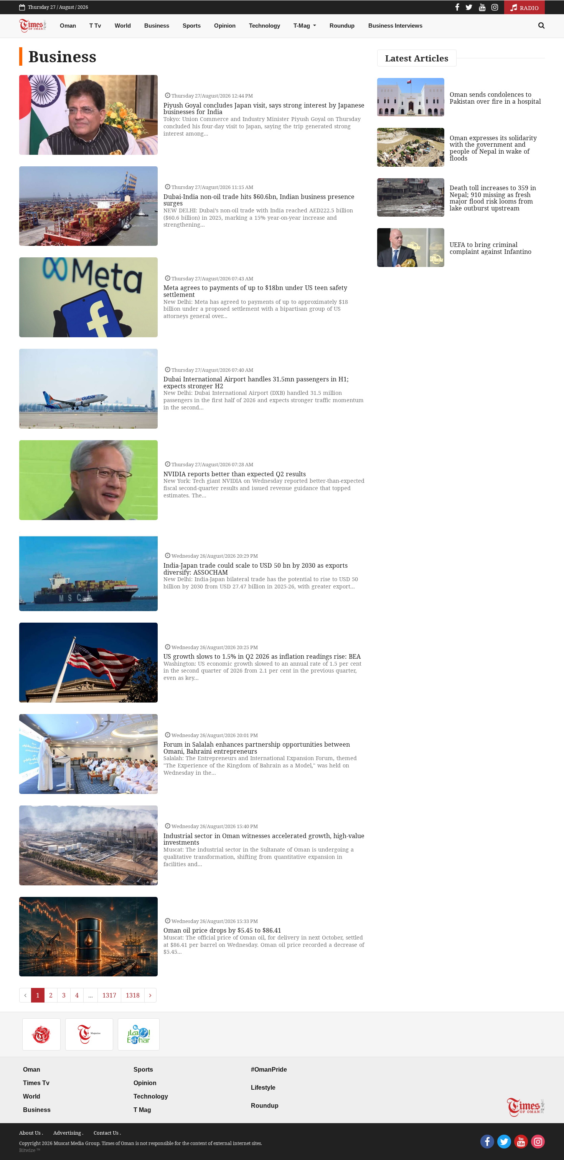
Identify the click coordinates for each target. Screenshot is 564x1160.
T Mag (142, 1110)
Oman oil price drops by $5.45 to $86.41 (222, 930)
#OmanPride (269, 1069)
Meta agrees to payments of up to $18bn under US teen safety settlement (255, 291)
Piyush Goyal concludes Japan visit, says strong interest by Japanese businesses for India (263, 108)
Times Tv (36, 1083)
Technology (264, 25)
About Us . (31, 1132)
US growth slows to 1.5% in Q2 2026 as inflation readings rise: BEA (262, 656)
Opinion (225, 25)
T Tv (95, 25)
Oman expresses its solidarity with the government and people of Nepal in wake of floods (493, 148)
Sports (192, 25)
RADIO (528, 8)
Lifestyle (263, 1087)
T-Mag (303, 25)
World (123, 25)
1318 (133, 995)
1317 (109, 995)
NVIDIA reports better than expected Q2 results (234, 474)
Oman (68, 25)
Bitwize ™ (29, 1150)
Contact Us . (107, 1132)
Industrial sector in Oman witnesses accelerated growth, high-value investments (263, 839)
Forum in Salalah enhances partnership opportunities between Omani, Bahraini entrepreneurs (256, 748)
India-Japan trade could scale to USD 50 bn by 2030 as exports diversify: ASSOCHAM (255, 569)
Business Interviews (395, 25)
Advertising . (68, 1132)
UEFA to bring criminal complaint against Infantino (490, 248)
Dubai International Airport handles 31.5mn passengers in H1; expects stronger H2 (256, 382)
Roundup (342, 25)
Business (156, 25)
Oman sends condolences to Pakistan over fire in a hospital (495, 98)
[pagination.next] (150, 995)
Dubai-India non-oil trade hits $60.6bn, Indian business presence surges (259, 200)
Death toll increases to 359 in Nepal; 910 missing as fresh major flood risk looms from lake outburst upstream (493, 198)
